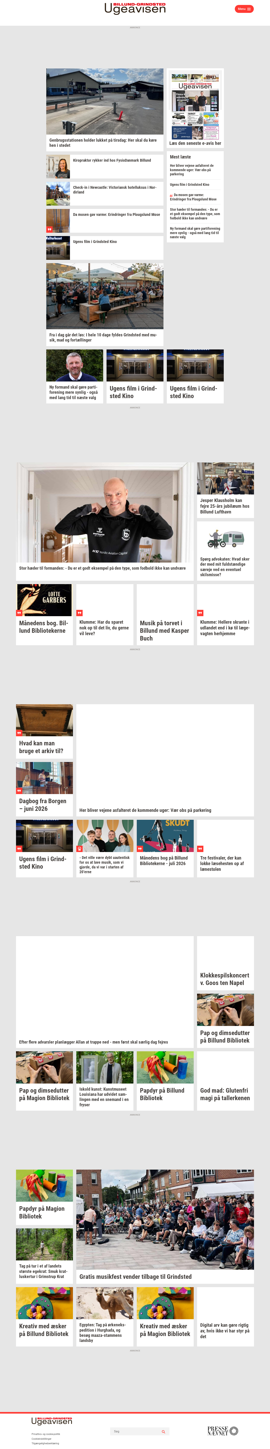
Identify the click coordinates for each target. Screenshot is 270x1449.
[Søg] (163, 1431)
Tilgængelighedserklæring (45, 1443)
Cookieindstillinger (41, 1439)
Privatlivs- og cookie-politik (46, 1434)
